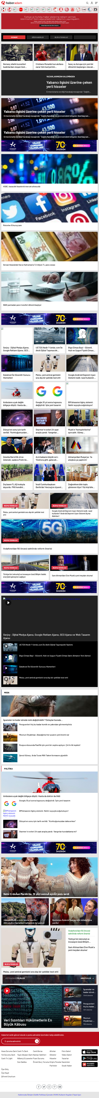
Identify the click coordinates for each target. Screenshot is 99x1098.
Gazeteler (66, 1062)
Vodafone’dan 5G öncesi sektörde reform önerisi (79, 932)
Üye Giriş (5, 1069)
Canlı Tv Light (7, 1058)
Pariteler (53, 1065)
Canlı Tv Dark (22, 1051)
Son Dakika (22, 1062)
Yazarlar (65, 1058)
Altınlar (53, 1051)
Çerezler (50, 1095)
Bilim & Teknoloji (61, 37)
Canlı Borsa (37, 1051)
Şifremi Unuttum (8, 1076)
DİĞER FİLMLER (86, 978)
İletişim (30, 1095)
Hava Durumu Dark (9, 1051)
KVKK (56, 1095)
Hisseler (53, 1058)
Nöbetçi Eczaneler (25, 1058)
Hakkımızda (22, 1095)
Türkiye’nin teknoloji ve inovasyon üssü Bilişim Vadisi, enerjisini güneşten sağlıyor (80, 940)
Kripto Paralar (55, 1062)
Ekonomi (14, 37)
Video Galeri (67, 1055)
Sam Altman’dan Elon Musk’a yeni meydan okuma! (81, 948)
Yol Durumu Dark (8, 1055)
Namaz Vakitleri (39, 1055)
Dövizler (53, 1055)
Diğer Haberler (38, 37)
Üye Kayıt (5, 1073)
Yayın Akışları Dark (25, 1055)
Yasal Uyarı (77, 1095)
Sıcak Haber (67, 1065)
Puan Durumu (38, 1058)
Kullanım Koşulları (65, 1095)
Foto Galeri (66, 1051)
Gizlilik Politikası (40, 1095)
